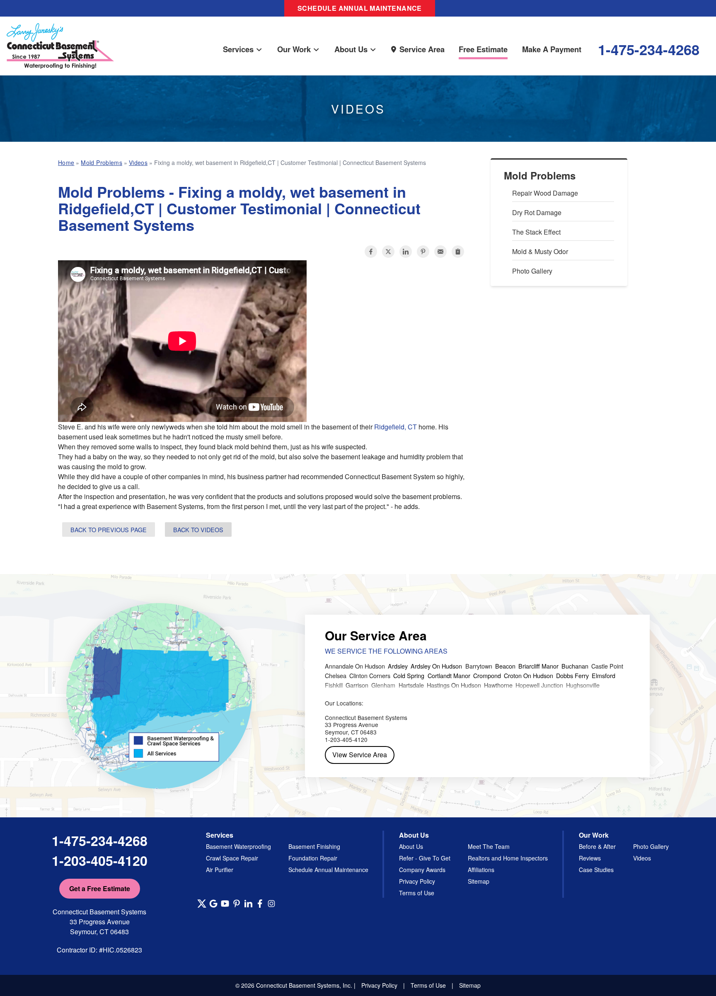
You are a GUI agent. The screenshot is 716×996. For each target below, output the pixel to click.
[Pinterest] (237, 904)
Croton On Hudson (528, 675)
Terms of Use (416, 893)
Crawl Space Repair (232, 858)
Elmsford (603, 675)
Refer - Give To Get (424, 858)
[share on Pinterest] (423, 251)
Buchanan (574, 666)
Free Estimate (483, 49)
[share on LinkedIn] (405, 251)
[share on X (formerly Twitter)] (388, 251)
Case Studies (596, 869)
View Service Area (359, 754)
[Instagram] (271, 904)
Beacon (505, 666)
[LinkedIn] (248, 904)
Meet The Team (489, 846)
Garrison (357, 685)
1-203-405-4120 (100, 860)
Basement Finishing (314, 846)
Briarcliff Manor (538, 666)
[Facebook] (260, 904)
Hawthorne (498, 685)
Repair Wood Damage (545, 193)
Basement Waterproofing (238, 846)
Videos (642, 858)
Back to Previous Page (108, 529)
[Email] (440, 251)
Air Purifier (219, 869)
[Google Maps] (213, 904)
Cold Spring (408, 675)
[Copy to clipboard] (458, 251)
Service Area (422, 49)
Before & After (597, 846)
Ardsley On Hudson (436, 666)
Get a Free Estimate (99, 888)
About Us (351, 49)
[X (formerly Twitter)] (202, 904)
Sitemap (478, 881)
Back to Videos (198, 529)
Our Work (294, 49)
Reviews (590, 858)
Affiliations (481, 869)
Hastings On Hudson (454, 685)
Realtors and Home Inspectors (508, 858)
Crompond (487, 675)
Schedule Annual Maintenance (360, 8)
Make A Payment (551, 49)
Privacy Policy (417, 881)
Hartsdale (411, 685)
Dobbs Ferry (572, 675)
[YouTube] (225, 904)
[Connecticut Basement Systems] (60, 38)
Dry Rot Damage (536, 212)
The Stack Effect (536, 232)
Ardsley (398, 666)
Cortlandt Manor (449, 675)
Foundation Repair (312, 858)
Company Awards (422, 869)
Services (238, 49)
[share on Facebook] (371, 251)
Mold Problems (540, 176)
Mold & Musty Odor (540, 251)
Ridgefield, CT (395, 426)
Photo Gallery (532, 271)
